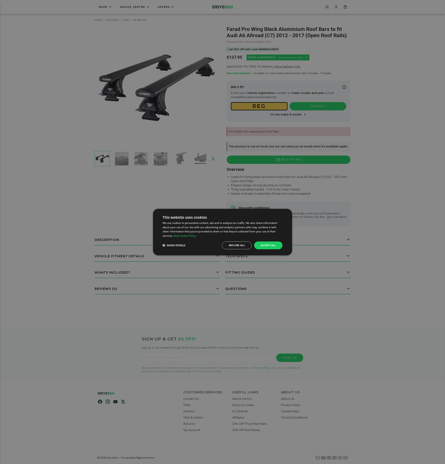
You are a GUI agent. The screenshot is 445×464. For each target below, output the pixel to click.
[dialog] (222, 232)
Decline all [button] (237, 245)
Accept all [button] (268, 245)
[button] (174, 245)
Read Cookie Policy (184, 235)
